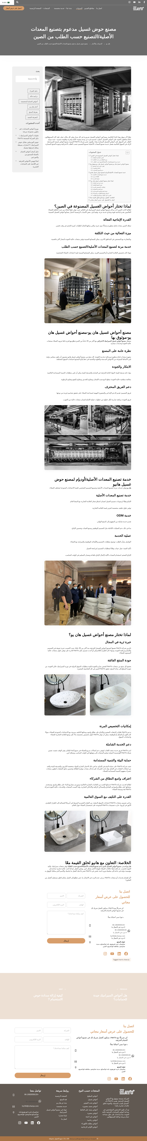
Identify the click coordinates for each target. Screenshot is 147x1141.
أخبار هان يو (34, 107)
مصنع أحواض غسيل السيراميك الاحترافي (111, 341)
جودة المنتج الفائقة (97, 185)
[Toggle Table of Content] (126, 152)
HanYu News (123, 960)
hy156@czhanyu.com (117, 936)
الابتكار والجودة (96, 168)
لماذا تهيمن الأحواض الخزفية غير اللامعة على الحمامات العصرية (29, 164)
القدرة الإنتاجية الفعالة (98, 157)
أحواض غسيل (92, 1099)
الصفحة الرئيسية (35, 8)
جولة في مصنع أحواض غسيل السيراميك (56, 1111)
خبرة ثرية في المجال (98, 183)
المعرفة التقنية (33, 117)
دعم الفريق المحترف (98, 170)
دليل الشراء (34, 91)
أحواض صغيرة (92, 1113)
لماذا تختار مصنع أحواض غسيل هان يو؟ (101, 181)
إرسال (66, 941)
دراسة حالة (34, 96)
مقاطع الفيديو (89, 8)
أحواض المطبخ (92, 1096)
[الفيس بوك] (144, 2)
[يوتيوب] (134, 2)
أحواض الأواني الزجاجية (89, 1127)
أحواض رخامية (92, 1120)
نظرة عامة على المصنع (98, 166)
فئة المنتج (63, 1099)
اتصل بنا (99, 8)
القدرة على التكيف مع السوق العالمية (102, 195)
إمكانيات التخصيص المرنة (99, 187)
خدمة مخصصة (59, 8)
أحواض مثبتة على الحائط (88, 1110)
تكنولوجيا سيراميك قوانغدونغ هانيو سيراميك (82, 1139)
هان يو (72, 341)
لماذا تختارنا (63, 1116)
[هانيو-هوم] (127, 1091)
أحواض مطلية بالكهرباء (89, 1123)
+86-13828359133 (118, 925)
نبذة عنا (69, 8)
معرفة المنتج (33, 112)
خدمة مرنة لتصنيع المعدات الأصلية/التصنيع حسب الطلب (106, 162)
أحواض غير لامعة (91, 1117)
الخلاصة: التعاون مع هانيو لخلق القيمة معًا (102, 197)
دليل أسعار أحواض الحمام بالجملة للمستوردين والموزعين (30, 154)
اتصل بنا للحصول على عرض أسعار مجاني (102, 200)
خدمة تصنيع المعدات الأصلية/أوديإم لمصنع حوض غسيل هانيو (108, 172)
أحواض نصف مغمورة (90, 1106)
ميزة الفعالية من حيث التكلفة (100, 159)
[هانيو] (138, 8)
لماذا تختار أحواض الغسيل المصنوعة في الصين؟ (104, 155)
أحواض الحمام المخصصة (29, 101)
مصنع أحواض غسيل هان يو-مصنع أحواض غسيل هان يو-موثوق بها (109, 164)
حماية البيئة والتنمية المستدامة (100, 191)
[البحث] (17, 2)
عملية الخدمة (96, 178)
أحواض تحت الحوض (90, 1103)
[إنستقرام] (129, 2)
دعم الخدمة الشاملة (98, 189)
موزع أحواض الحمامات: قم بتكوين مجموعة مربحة (29, 130)
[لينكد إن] (139, 2)
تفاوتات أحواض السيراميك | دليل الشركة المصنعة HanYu (28, 136)
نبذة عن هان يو (61, 1103)
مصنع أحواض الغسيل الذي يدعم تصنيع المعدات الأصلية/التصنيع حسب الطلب (95, 866)
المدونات (79, 8)
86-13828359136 (32, 1101)
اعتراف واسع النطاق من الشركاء (101, 193)
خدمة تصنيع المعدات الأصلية (100, 174)
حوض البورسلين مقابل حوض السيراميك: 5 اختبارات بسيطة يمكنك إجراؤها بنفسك (28, 145)
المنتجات (46, 8)
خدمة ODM (96, 176)
